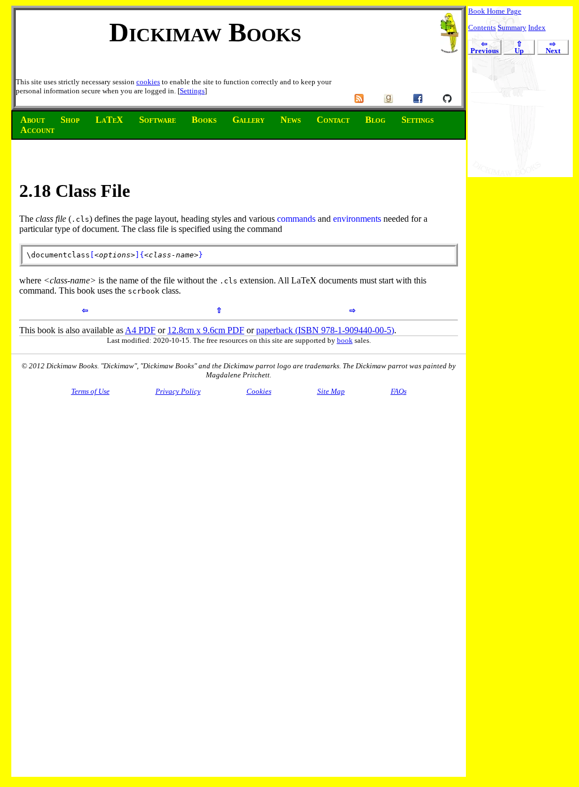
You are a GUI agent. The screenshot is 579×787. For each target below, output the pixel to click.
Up (519, 48)
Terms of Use (90, 391)
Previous (484, 48)
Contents (482, 27)
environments (357, 218)
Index (537, 27)
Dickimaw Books (205, 32)
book (345, 340)
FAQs (399, 391)
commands (296, 218)
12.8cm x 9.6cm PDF (205, 330)
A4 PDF (140, 330)
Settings (192, 91)
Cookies (259, 391)
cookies (148, 82)
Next (553, 48)
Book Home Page (494, 11)
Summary (512, 27)
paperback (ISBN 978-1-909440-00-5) (325, 330)
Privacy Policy (178, 391)
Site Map (331, 391)
